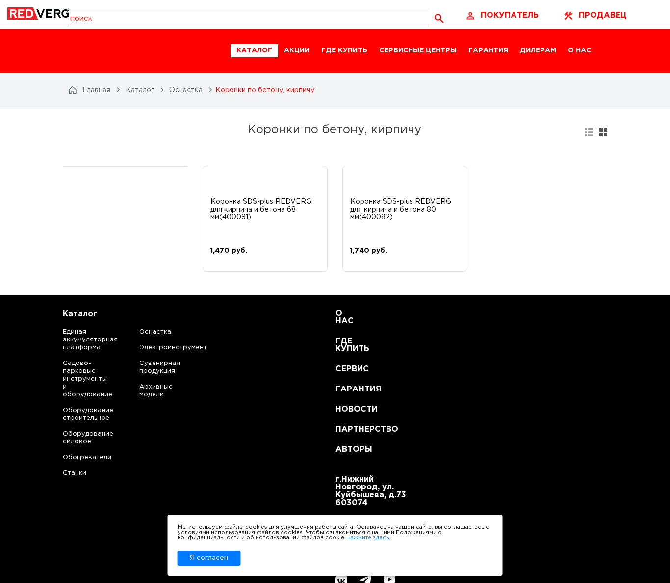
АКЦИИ (296, 50)
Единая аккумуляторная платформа (78, 339)
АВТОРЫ (347, 449)
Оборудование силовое (78, 437)
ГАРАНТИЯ (488, 50)
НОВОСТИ (347, 409)
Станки (74, 473)
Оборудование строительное (78, 414)
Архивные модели (156, 390)
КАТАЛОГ (254, 50)
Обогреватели (78, 457)
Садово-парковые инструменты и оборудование (78, 379)
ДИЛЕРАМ (538, 50)
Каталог (80, 313)
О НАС (579, 50)
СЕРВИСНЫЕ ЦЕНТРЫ (418, 50)
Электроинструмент (164, 347)
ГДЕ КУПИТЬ (344, 50)
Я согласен (209, 558)
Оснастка (155, 332)
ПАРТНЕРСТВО (347, 429)
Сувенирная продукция (159, 367)
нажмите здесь (368, 537)
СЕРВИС (347, 369)
